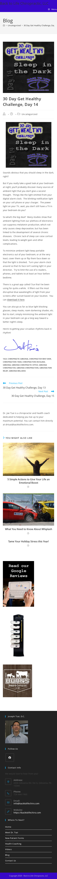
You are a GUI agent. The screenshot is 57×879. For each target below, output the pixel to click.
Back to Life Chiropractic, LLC (24, 3)
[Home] (4, 25)
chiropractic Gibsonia (18, 359)
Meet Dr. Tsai (11, 832)
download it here (15, 299)
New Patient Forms (14, 838)
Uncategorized (30, 114)
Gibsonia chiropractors (28, 368)
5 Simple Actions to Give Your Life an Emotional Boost (28, 481)
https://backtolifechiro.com (27, 812)
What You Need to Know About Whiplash (28, 529)
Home (8, 826)
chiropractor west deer (40, 359)
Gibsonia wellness (17, 371)
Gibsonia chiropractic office (25, 365)
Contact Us (10, 860)
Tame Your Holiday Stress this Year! (28, 541)
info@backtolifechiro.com (26, 803)
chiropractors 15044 (12, 362)
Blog (7, 855)
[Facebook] (10, 757)
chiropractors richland (33, 362)
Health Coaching (13, 843)
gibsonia (7, 365)
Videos (8, 849)
